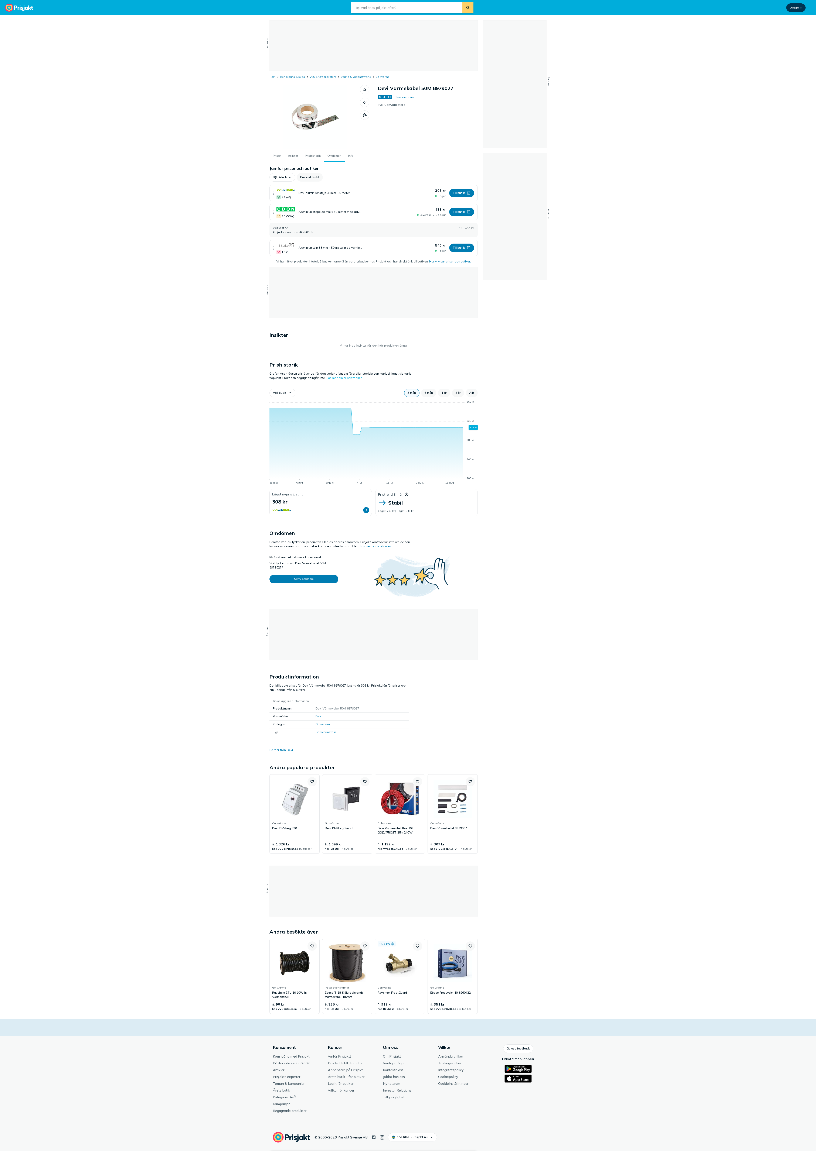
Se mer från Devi (281, 750)
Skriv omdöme (405, 97)
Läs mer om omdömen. (376, 546)
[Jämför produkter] (364, 115)
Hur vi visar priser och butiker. (450, 261)
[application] (373, 443)
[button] (364, 89)
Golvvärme (383, 76)
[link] (294, 814)
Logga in (796, 7)
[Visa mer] (273, 193)
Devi (319, 716)
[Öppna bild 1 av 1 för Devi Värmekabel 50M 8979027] (314, 117)
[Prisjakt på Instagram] (382, 1137)
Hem (272, 76)
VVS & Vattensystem (323, 76)
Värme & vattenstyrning (356, 76)
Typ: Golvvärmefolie (391, 105)
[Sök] (467, 7)
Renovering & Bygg (292, 76)
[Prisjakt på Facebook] (373, 1137)
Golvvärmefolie (326, 732)
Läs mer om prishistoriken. (345, 378)
